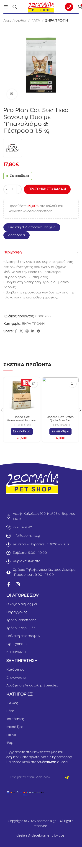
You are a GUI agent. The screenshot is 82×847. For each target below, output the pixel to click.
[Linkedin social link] (33, 331)
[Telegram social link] (38, 331)
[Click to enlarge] (12, 94)
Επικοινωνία (16, 652)
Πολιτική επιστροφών (23, 636)
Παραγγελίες (16, 612)
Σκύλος (12, 703)
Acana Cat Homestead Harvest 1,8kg (22, 420)
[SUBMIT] (67, 777)
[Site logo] (41, 6)
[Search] (14, 6)
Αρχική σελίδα (14, 20)
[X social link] (21, 331)
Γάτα (10, 711)
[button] (34, 227)
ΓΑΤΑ (35, 20)
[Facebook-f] (8, 584)
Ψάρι (10, 743)
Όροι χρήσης (16, 644)
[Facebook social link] (15, 331)
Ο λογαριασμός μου (22, 604)
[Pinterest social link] (27, 331)
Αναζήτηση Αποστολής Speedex (32, 685)
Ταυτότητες (15, 719)
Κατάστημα (15, 669)
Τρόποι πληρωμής (20, 628)
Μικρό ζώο (14, 727)
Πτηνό (11, 735)
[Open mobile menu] (5, 6)
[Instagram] (17, 584)
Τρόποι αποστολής (21, 620)
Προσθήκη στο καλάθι (47, 189)
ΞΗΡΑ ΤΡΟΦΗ (56, 20)
